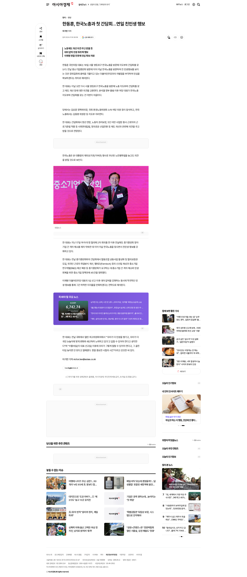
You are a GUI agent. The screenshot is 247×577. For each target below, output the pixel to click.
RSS (101, 554)
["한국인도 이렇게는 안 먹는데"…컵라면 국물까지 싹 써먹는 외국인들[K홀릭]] (168, 355)
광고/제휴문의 (59, 554)
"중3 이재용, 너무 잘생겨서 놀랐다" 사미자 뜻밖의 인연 (188, 362)
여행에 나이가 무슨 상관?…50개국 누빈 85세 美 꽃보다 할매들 (83, 483)
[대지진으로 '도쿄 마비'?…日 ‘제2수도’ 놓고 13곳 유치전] (56, 504)
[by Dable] (151, 444)
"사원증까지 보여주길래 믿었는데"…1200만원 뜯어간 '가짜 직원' (176, 508)
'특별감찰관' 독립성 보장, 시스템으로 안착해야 (140, 514)
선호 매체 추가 (89, 37)
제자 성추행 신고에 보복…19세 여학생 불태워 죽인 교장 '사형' (188, 329)
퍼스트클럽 (77, 554)
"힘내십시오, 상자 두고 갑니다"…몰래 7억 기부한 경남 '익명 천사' (176, 531)
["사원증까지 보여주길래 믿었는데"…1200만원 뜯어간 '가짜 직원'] (194, 511)
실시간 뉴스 (82, 5)
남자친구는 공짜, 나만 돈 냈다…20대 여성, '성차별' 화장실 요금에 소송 (116, 302)
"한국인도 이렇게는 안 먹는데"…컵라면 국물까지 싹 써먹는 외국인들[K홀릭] (187, 352)
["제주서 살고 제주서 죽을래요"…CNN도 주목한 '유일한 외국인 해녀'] (194, 522)
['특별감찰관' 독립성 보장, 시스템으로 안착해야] (114, 520)
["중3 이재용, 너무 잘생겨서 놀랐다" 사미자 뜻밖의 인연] (168, 367)
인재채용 (69, 554)
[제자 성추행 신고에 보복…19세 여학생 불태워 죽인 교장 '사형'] (168, 333)
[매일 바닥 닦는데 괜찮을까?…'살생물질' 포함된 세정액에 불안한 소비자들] (114, 489)
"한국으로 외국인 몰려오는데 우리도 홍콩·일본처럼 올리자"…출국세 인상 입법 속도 (117, 313)
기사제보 (95, 554)
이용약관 (122, 554)
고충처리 (131, 554)
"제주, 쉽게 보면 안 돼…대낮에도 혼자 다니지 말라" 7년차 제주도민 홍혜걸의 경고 (117, 319)
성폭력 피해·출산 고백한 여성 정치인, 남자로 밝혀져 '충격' (83, 529)
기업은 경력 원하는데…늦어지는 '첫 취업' (141, 498)
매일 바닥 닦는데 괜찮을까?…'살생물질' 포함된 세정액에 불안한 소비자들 (141, 483)
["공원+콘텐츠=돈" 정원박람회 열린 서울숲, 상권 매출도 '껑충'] (114, 535)
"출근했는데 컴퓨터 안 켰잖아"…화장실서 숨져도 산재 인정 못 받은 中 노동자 (117, 308)
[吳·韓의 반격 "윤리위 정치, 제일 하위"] (56, 520)
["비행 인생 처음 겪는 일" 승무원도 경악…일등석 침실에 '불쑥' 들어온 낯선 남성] (168, 322)
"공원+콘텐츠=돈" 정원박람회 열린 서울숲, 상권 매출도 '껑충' (140, 529)
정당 (69, 18)
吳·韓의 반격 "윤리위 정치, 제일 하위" (83, 514)
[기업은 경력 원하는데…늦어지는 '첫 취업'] (114, 504)
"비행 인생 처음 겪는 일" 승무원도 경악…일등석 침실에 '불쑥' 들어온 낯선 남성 (187, 318)
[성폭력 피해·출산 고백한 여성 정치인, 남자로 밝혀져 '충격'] (56, 535)
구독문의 (87, 554)
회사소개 (49, 554)
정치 (64, 18)
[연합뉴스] (101, 195)
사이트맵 (139, 554)
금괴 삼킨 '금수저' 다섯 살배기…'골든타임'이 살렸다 (187, 340)
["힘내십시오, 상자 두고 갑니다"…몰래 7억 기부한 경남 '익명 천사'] (194, 533)
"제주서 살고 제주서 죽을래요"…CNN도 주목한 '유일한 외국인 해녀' (175, 520)
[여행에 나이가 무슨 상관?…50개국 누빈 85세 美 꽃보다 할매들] (56, 489)
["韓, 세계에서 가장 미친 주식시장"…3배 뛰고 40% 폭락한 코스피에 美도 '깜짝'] (194, 500)
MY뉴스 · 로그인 (183, 4)
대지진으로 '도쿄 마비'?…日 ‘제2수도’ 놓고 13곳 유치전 (83, 498)
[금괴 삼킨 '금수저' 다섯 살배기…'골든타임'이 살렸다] (168, 344)
